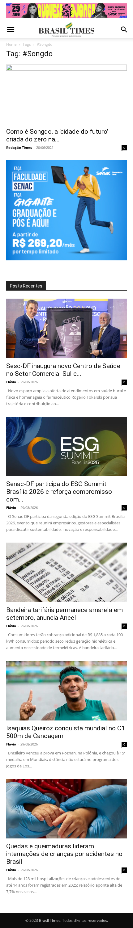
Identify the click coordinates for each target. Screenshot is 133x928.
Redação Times (19, 147)
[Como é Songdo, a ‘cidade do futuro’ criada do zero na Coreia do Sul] (66, 94)
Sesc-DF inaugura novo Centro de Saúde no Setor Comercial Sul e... (63, 369)
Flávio (11, 382)
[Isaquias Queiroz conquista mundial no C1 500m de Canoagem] (66, 690)
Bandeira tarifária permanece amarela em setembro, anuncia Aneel (64, 613)
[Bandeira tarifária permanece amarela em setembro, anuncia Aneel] (66, 572)
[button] (10, 29)
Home (11, 44)
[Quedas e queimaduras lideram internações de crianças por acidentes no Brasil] (66, 809)
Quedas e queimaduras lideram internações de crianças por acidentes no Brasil (64, 853)
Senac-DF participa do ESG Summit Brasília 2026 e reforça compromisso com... (59, 491)
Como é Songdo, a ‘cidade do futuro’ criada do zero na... (57, 135)
